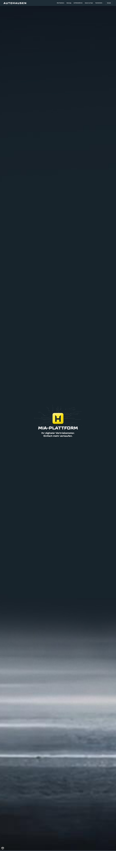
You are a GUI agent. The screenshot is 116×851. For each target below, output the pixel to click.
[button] (2, 848)
